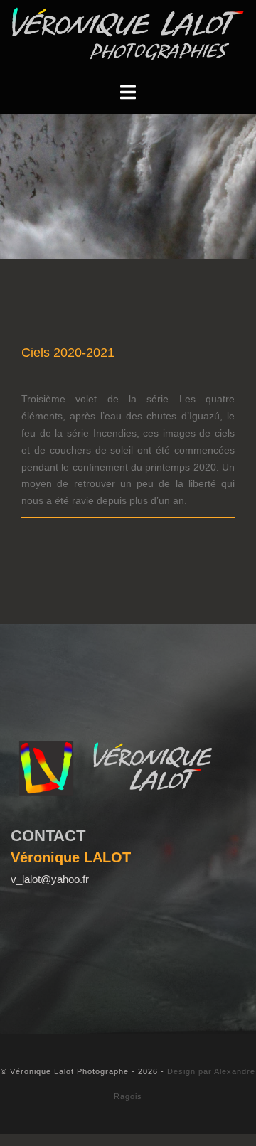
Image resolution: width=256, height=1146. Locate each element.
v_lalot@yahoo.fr (50, 879)
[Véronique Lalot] (128, 33)
